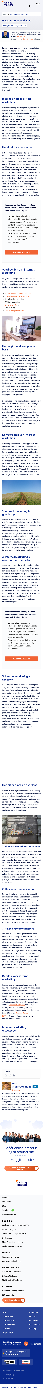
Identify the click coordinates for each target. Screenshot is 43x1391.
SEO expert (33, 1316)
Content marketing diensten (13, 1291)
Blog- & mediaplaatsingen (12, 1242)
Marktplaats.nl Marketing (12, 1280)
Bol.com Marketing (9, 1276)
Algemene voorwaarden (13, 1370)
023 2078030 (35, 1344)
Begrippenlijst (8, 1333)
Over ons (5, 1197)
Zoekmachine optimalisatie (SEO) (18, 293)
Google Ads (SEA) (9, 1229)
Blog (5, 14)
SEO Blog (32, 1329)
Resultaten (6, 1202)
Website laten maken (10, 1257)
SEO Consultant (8, 1320)
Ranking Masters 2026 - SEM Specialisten (20, 1387)
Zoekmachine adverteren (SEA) (17, 296)
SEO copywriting (8, 1295)
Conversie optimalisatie (14, 311)
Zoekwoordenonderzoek (12, 1246)
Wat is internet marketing (19, 14)
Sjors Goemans (28, 39)
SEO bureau (33, 1320)
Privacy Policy (9, 1378)
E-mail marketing (11, 305)
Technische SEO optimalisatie (14, 1234)
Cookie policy (8, 1374)
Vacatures (7, 1210)
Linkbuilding (7, 1238)
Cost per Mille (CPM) (17, 1005)
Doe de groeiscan (12, 1300)
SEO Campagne (34, 1325)
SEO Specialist (8, 1316)
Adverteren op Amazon (11, 1272)
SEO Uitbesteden (9, 1325)
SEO (4, 1312)
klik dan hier (21, 36)
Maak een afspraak (21, 252)
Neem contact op (9, 1215)
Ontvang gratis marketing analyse (20, 1168)
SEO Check (6, 1329)
